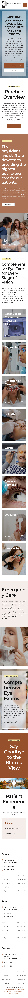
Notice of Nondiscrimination (15, 991)
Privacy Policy (8, 989)
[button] (24, 996)
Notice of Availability (14, 993)
